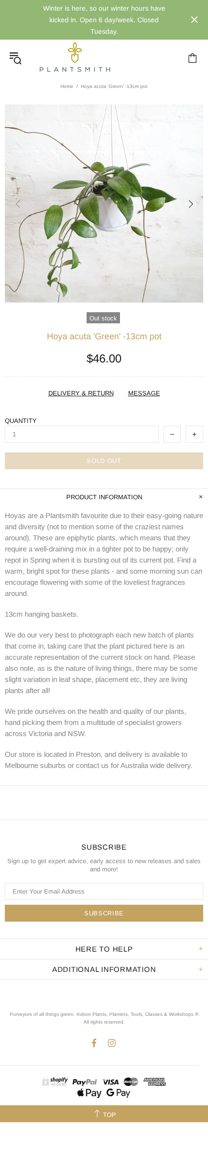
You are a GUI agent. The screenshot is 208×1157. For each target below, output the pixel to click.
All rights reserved (103, 1022)
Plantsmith (74, 58)
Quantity (21, 420)
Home (67, 86)
